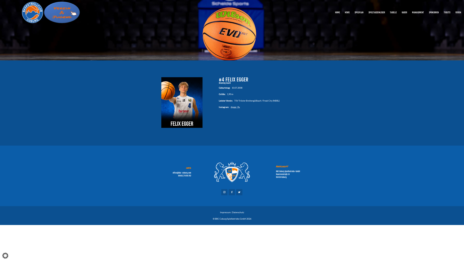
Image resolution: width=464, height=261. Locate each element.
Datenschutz (238, 212)
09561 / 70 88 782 (184, 175)
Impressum (225, 212)
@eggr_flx (235, 107)
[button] (5, 255)
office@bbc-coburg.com (182, 173)
